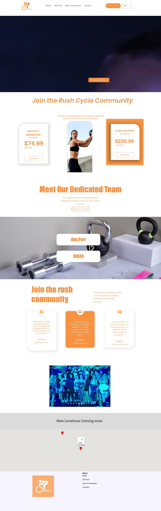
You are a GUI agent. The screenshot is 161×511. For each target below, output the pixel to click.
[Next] (107, 386)
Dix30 (84, 475)
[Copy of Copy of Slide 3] (73, 403)
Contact (86, 487)
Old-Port (86, 479)
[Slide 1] (76, 403)
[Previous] (52, 386)
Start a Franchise (89, 483)
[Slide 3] (81, 403)
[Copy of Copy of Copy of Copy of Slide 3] (68, 403)
